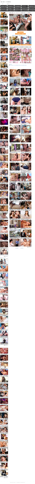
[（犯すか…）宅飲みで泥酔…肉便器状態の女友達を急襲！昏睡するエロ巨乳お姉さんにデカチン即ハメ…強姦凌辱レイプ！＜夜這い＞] (15, 40)
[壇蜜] (7, 7)
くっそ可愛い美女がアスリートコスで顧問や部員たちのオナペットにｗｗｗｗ (17, 10)
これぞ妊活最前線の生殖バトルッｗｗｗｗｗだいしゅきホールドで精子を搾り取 (24, 8)
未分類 (11, 64)
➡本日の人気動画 (18, 33)
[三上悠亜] (7, 5)
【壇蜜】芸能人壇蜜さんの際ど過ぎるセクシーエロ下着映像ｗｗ (10, 8)
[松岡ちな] (14, 7)
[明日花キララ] (0, 7)
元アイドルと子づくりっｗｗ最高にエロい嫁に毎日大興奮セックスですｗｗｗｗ (3, 6)
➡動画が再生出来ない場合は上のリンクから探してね (20, 35)
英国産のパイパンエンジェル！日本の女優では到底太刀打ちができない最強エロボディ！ (3, 10)
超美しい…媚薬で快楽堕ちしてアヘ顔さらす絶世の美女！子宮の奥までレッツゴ (31, 6)
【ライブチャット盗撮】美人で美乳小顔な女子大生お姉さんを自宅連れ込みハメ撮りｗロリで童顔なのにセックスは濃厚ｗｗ (24, 10)
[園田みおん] (28, 5)
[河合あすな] (28, 7)
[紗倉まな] (14, 5)
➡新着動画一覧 (23, 33)
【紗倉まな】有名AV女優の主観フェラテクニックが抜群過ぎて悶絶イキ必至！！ (17, 6)
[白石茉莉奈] (21, 7)
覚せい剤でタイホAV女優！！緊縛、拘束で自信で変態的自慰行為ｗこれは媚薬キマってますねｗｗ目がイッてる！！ (10, 10)
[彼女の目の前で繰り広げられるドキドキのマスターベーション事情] (26, 40)
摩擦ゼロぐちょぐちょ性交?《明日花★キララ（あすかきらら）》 (3, 8)
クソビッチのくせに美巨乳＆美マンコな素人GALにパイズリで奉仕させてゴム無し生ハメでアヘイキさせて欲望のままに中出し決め (31, 10)
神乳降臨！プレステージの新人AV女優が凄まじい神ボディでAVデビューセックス (31, 8)
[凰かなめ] (21, 5)
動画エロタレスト (6, 345)
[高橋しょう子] (0, 5)
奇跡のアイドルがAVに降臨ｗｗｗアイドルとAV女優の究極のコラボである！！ (10, 6)
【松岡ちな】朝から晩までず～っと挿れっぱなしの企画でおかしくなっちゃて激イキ (17, 8)
